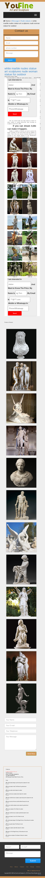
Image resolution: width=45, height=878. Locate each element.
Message (15, 21)
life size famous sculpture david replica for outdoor (17, 793)
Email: (34, 870)
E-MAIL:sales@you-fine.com (11, 771)
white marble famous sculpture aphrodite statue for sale (17, 812)
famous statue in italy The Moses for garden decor (16, 786)
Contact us (8, 769)
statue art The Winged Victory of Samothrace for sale (17, 831)
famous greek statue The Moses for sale (15, 824)
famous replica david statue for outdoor (14, 790)
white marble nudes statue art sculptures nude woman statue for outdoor (20, 71)
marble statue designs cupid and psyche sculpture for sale (18, 782)
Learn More (22, 336)
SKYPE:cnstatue (9, 772)
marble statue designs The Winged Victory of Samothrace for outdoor (20, 820)
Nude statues (26, 21)
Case (7, 780)
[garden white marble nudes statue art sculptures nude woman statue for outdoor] (22, 207)
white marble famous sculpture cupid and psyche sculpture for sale (20, 797)
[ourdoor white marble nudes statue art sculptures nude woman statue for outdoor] (22, 161)
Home (11, 866)
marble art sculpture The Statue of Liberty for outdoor (17, 835)
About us (16, 866)
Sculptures (22, 866)
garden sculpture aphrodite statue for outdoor (15, 827)
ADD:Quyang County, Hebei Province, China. (14, 776)
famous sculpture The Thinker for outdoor (15, 809)
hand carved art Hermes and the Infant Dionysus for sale (18, 801)
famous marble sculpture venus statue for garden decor (17, 805)
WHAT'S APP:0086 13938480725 (12, 774)
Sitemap (39, 874)
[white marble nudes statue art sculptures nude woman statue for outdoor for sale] (22, 254)
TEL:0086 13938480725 (10, 775)
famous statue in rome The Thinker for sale (15, 816)
